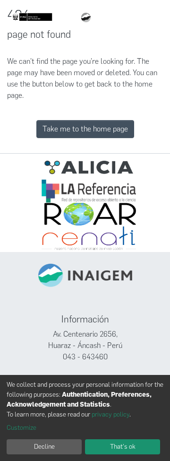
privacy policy (110, 414)
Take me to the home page (85, 128)
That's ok (123, 447)
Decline (44, 447)
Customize (21, 428)
